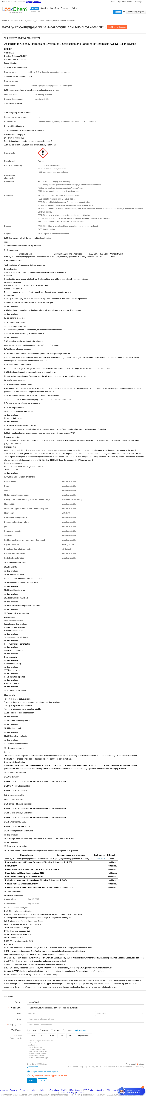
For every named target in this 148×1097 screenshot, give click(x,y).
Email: (19, 1019)
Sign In (29, 2)
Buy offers (54, 8)
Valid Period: (16, 1030)
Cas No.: (18, 1002)
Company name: (15, 1025)
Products (34, 8)
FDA (61, 1036)
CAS (109, 1090)
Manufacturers (76, 1090)
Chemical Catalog (66, 1093)
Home (113, 2)
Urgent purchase (83, 1036)
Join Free (37, 2)
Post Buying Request (116, 27)
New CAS (117, 1090)
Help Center (43, 1090)
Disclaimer (54, 1090)
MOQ (42, 1036)
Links (33, 1090)
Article (74, 8)
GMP (52, 1036)
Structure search (64, 8)
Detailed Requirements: (16, 1037)
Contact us (24, 1090)
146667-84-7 (94, 257)
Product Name (82, 1093)
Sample (32, 1036)
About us (4, 1090)
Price (70, 1036)
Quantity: (18, 1013)
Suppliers (44, 8)
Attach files (33, 1067)
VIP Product (89, 1090)
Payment (13, 1090)
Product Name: (16, 1008)
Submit (31, 1081)
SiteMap (64, 1090)
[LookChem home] (14, 10)
